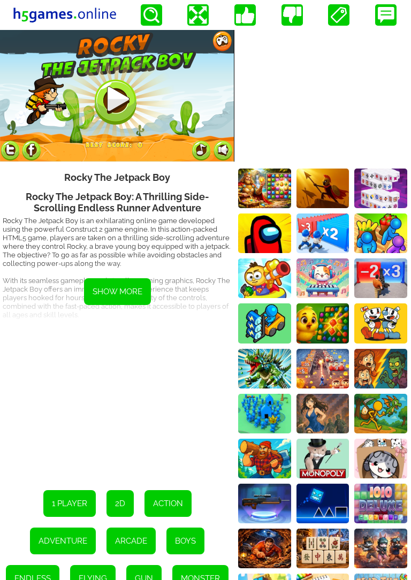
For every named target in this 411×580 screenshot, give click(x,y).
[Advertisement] (117, 399)
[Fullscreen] (198, 15)
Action (168, 503)
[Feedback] (386, 15)
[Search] (151, 15)
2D (120, 503)
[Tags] (338, 15)
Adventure (63, 541)
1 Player (69, 503)
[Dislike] (292, 15)
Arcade (131, 541)
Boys (185, 541)
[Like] (245, 15)
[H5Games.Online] (65, 15)
